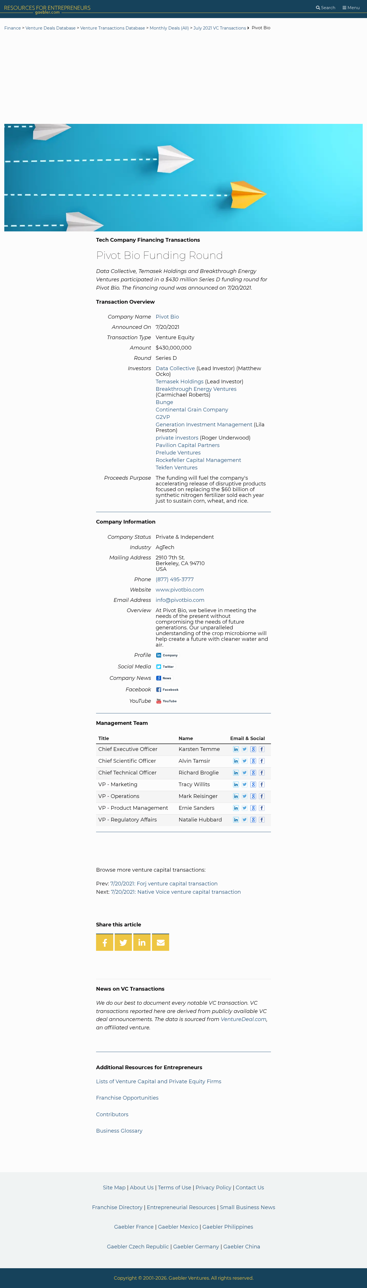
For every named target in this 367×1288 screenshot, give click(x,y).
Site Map (114, 1187)
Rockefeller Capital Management (198, 460)
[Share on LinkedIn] (142, 942)
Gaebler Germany (196, 1247)
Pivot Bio (167, 317)
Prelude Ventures (178, 453)
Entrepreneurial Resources (181, 1207)
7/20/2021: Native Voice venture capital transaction (176, 892)
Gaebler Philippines (227, 1227)
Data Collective (175, 368)
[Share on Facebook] (104, 942)
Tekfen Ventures (177, 468)
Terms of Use (174, 1187)
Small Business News (247, 1207)
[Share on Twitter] (123, 942)
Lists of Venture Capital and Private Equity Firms (158, 1081)
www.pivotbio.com (180, 590)
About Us (142, 1187)
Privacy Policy (213, 1187)
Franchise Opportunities (127, 1098)
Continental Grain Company (192, 410)
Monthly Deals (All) (169, 28)
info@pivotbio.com (180, 600)
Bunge (164, 402)
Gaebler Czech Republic (138, 1247)
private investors (177, 438)
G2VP (163, 417)
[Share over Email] (160, 942)
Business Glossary (119, 1131)
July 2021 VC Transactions (220, 28)
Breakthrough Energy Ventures (196, 389)
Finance (12, 28)
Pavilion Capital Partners (188, 445)
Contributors (112, 1114)
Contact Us (250, 1187)
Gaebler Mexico (178, 1227)
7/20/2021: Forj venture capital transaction (164, 884)
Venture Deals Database (51, 28)
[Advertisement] (183, 78)
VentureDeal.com (243, 1019)
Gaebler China (241, 1247)
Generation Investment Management (204, 424)
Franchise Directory (117, 1207)
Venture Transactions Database (112, 28)
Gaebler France (134, 1227)
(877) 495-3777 (175, 579)
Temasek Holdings (180, 381)
